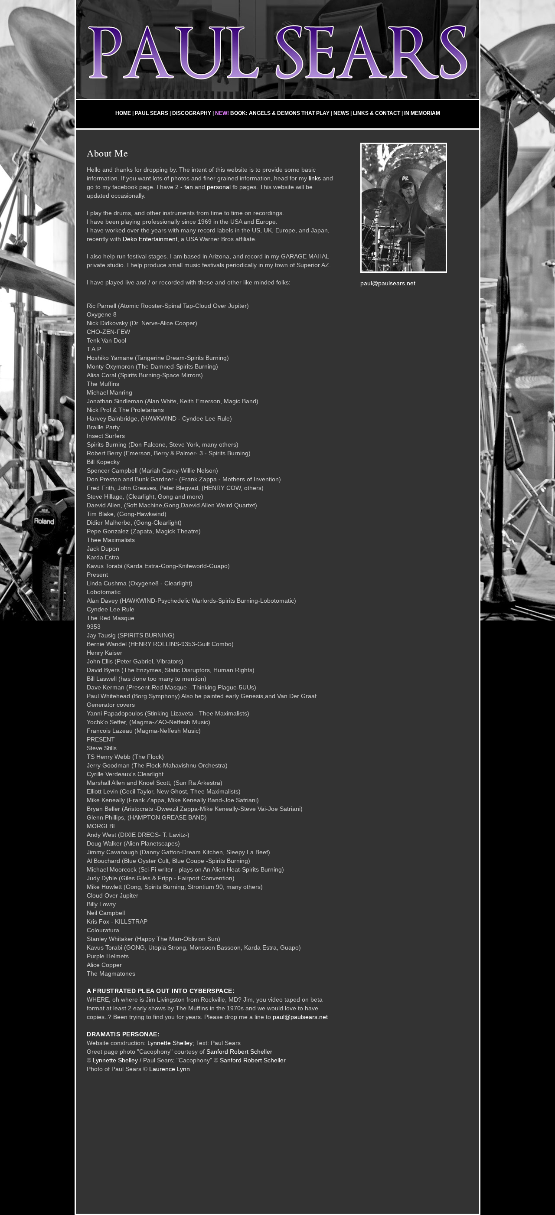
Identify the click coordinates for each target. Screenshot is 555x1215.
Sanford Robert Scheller (239, 1051)
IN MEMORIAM (422, 113)
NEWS (341, 113)
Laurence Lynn (169, 1068)
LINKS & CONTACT (376, 113)
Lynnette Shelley (170, 1042)
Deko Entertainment (150, 238)
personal (219, 186)
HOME (123, 113)
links (315, 178)
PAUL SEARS (151, 113)
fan (188, 186)
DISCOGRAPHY (191, 113)
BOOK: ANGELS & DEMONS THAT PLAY (280, 113)
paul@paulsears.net (300, 1016)
